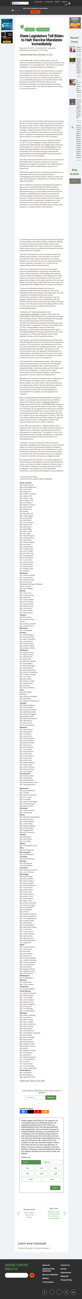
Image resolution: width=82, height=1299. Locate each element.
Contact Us (65, 1265)
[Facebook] (23, 1111)
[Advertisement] (42, 105)
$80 (55, 1168)
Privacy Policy (66, 1280)
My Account (38, 2)
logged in (31, 1248)
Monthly (47, 1162)
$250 (55, 1174)
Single (25, 1162)
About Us (65, 2)
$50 (41, 1168)
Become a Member (50, 1275)
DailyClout (30, 29)
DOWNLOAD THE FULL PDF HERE (32, 1081)
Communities (48, 2)
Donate (35, 12)
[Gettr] (38, 1111)
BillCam (57, 2)
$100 (27, 1174)
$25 (27, 1168)
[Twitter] (30, 1111)
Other (52, 1179)
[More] (45, 1111)
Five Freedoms (43, 29)
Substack (64, 1276)
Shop (66, 4)
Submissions (65, 1272)
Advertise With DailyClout (48, 1270)
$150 (41, 1174)
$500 (31, 1179)
